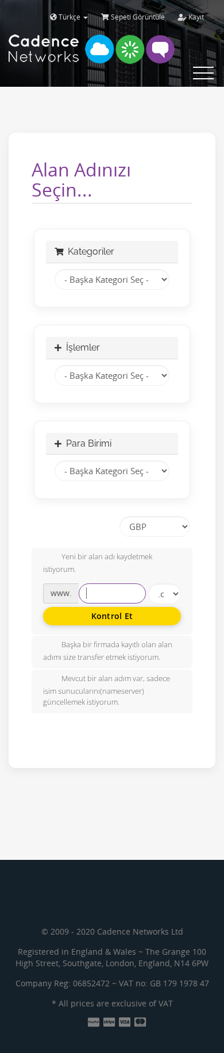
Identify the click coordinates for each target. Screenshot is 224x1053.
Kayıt (195, 17)
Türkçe (69, 17)
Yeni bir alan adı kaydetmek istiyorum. (97, 563)
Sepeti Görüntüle (137, 17)
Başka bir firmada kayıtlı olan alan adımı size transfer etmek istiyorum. (107, 650)
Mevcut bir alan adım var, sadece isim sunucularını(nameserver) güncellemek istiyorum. (106, 690)
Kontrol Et (112, 615)
